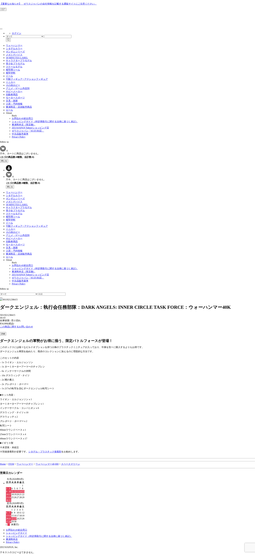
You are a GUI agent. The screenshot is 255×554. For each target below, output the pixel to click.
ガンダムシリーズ (15, 51)
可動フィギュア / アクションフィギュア (27, 79)
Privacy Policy (18, 137)
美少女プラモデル (15, 63)
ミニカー (10, 82)
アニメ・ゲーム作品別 (18, 88)
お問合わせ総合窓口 (22, 118)
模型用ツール (13, 70)
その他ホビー (13, 85)
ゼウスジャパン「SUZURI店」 (28, 131)
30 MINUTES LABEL (17, 57)
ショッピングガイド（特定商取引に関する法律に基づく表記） (45, 121)
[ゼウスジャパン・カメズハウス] (11, 17)
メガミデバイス (14, 54)
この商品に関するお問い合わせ (16, 326)
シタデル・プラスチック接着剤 (44, 451)
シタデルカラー (14, 48)
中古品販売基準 (20, 134)
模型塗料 (10, 73)
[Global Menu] (1, 28)
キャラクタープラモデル (19, 60)
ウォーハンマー (14, 45)
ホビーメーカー (14, 91)
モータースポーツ (15, 97)
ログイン (16, 33)
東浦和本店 (12, 539)
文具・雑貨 (12, 100)
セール (9, 110)
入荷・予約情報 (14, 104)
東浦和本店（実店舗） (23, 124)
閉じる (4, 161)
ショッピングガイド (16, 533)
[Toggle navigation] (3, 9)
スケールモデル (14, 66)
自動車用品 (12, 94)
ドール (9, 76)
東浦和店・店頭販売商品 (19, 107)
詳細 (3, 334)
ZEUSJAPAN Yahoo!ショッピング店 (30, 127)
